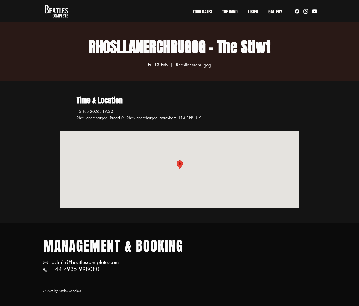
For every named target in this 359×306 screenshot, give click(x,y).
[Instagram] (306, 11)
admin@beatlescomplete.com (85, 262)
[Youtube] (314, 11)
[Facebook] (297, 11)
